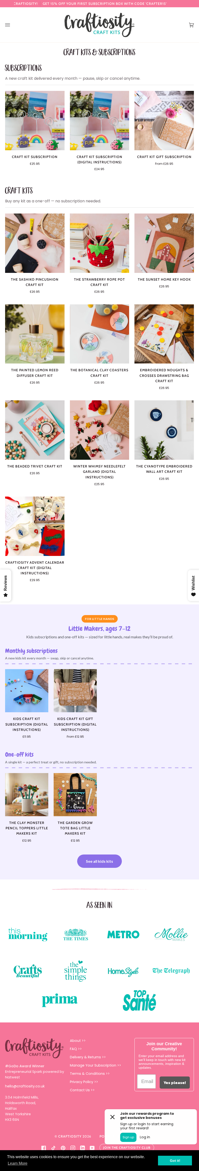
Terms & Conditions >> (90, 1073)
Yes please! (175, 1082)
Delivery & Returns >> (88, 1057)
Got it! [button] (175, 1161)
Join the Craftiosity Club (126, 1147)
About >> (78, 1040)
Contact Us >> (82, 1090)
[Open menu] (12, 24)
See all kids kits (99, 861)
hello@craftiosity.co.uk (25, 1086)
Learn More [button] (17, 1163)
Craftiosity (70, 1136)
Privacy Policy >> (84, 1081)
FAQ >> (76, 1048)
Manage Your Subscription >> (95, 1065)
